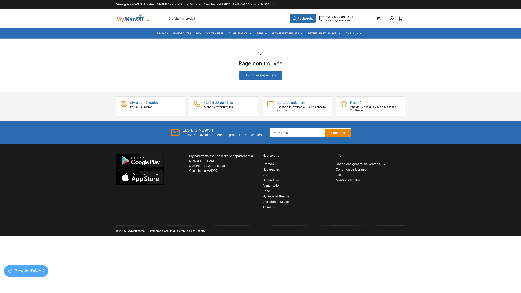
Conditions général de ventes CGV (361, 164)
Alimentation (238, 33)
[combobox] (240, 18)
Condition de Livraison (352, 169)
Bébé (260, 33)
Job (338, 175)
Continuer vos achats (260, 75)
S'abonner (338, 133)
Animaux (352, 33)
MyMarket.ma (136, 230)
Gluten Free (215, 33)
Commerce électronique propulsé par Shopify (176, 230)
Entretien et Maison (322, 33)
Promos (162, 33)
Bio (198, 33)
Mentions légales (348, 180)
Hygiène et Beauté (285, 33)
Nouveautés (182, 33)
